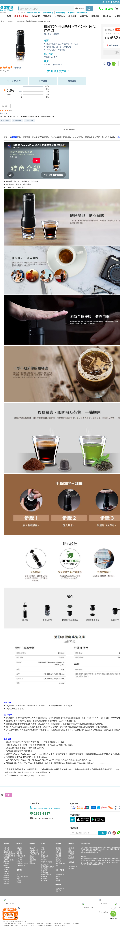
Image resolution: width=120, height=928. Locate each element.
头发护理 (44, 879)
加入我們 (48, 923)
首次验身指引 (72, 866)
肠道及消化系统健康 (47, 867)
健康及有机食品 (60, 864)
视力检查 (6, 875)
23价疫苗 (19, 852)
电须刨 (58, 876)
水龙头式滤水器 (34, 854)
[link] (9, 903)
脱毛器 (58, 880)
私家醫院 (71, 12)
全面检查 (6, 848)
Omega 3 (44, 860)
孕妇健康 (44, 880)
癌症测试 (6, 870)
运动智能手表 (60, 889)
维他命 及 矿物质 (46, 862)
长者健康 (58, 856)
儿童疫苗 (19, 848)
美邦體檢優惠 (48, 12)
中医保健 (6, 879)
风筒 (57, 878)
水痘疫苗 (19, 862)
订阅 (102, 832)
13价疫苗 (19, 854)
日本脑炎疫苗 (21, 866)
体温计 (19, 878)
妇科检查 (6, 850)
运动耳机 (58, 891)
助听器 (19, 882)
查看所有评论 (69, 129)
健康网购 (49, 925)
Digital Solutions (60, 925)
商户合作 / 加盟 (29, 923)
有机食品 (71, 856)
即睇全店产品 (58, 71)
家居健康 (71, 852)
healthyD (40, 925)
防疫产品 (58, 858)
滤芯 (31, 862)
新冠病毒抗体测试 (9, 854)
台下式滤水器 (34, 852)
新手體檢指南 (82, 12)
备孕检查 (6, 864)
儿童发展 (6, 881)
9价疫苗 (19, 850)
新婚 (16, 925)
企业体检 (6, 883)
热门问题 (71, 868)
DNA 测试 (7, 873)
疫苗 (69, 850)
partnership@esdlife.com (91, 852)
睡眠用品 (58, 860)
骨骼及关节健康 (46, 875)
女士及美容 (44, 869)
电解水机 (32, 864)
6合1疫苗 (19, 860)
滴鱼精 (43, 858)
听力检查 (6, 877)
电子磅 (19, 880)
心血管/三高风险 (9, 860)
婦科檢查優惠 (61, 12)
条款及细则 (57, 923)
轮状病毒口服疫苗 (22, 864)
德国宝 (56, 34)
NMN (42, 848)
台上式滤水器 (34, 850)
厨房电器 (58, 852)
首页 (9, 16)
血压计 (19, 874)
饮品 (57, 866)
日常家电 (58, 848)
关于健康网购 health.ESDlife (12, 923)
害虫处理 (58, 862)
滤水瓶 (32, 858)
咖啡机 (8, 794)
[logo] (7, 13)
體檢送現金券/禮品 (34, 12)
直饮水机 (32, 848)
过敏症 (6, 866)
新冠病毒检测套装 (9, 856)
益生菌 (43, 852)
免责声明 (76, 923)
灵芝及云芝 (44, 856)
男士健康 (6, 858)
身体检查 (71, 848)
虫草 (42, 854)
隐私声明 (67, 923)
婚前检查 (6, 862)
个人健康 (71, 854)
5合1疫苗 (19, 858)
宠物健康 (58, 854)
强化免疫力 (44, 865)
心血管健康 (44, 873)
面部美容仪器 (60, 874)
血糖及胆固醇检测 (22, 876)
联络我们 (40, 923)
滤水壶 (32, 856)
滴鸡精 (43, 850)
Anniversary (24, 925)
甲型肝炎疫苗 (21, 856)
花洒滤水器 (33, 860)
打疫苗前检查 (8, 852)
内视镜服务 (7, 868)
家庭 (32, 925)
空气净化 (58, 850)
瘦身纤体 (44, 871)
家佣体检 (6, 871)
